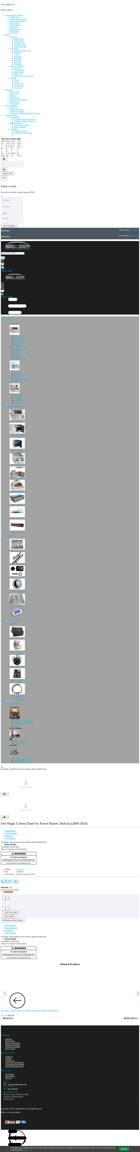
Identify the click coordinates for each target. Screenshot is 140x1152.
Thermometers (19, 619)
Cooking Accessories (19, 681)
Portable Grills (18, 338)
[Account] (2, 262)
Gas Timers (19, 667)
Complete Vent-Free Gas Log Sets (24, 722)
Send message (9, 226)
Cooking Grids (19, 606)
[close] (13, 4)
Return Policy (10, 1041)
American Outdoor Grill (21, 349)
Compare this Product (14, 920)
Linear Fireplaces (19, 743)
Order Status (5, 230)
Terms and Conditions (12, 1047)
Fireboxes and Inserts (20, 741)
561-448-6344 (134, 235)
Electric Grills (18, 344)
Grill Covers (19, 639)
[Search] (3, 257)
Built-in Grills (18, 336)
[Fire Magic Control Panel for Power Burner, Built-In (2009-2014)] (25, 794)
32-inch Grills (18, 398)
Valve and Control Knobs (19, 592)
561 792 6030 (134, 230)
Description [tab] (10, 830)
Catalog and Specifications (14, 1062)
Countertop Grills (19, 340)
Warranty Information (12, 1043)
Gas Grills (17, 372)
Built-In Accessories (19, 653)
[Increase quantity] (4, 170)
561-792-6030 (12, 1089)
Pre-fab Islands (19, 479)
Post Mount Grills (19, 342)
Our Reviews (9, 1060)
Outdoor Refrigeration (19, 451)
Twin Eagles (17, 357)
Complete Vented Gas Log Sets (23, 720)
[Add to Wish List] (5, 794)
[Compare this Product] (4, 177)
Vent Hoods (19, 518)
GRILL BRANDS (15, 346)
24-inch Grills (18, 395)
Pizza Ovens (19, 492)
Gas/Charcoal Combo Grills (22, 379)
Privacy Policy (10, 1049)
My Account (9, 1074)
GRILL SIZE (14, 381)
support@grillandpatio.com (16, 1084)
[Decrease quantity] (4, 159)
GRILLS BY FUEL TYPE (18, 358)
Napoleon (17, 355)
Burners (19, 564)
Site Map (8, 1059)
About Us (8, 1039)
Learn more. (27, 1150)
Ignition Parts (20, 578)
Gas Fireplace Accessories (21, 760)
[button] (72, 15)
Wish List (8, 1078)
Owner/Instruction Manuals (14, 1064)
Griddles (19, 505)
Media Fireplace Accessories (22, 762)
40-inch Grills (18, 402)
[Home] (2, 767)
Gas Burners (17, 724)
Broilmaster (17, 351)
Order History (10, 1076)
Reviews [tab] (9, 835)
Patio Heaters (19, 532)
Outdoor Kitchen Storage (19, 436)
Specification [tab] (11, 833)
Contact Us (9, 1057)
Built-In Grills (19, 422)
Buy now (9, 916)
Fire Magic (17, 353)
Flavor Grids (19, 551)
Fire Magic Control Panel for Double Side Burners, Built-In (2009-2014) (30, 1010)
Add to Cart (7, 173)
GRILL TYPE (14, 323)
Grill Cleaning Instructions (14, 1066)
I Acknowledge (8, 892)
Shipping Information (12, 1045)
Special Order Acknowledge (9, 890)
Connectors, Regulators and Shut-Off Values (19, 698)
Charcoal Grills (18, 374)
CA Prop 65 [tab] (10, 838)
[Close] (2, 137)
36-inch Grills (18, 400)
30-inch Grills (18, 396)
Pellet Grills (17, 378)
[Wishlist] (2, 265)
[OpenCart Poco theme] (15, 279)
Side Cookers (19, 465)
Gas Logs (16, 726)
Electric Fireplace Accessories (23, 758)
